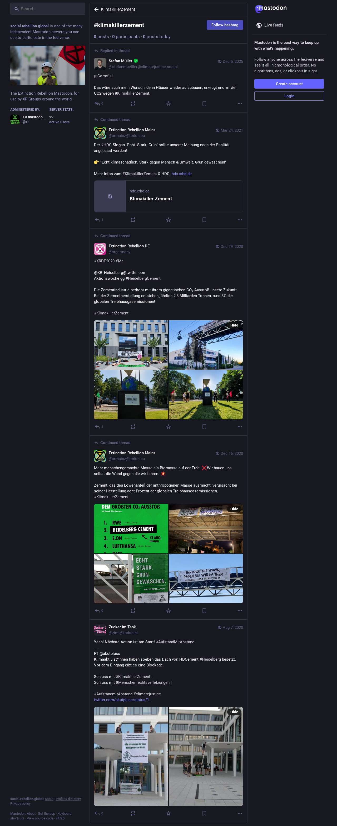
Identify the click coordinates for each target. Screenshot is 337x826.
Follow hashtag (225, 25)
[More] (240, 103)
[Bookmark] (204, 103)
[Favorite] (168, 103)
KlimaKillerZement (118, 9)
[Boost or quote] (133, 103)
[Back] (95, 9)
